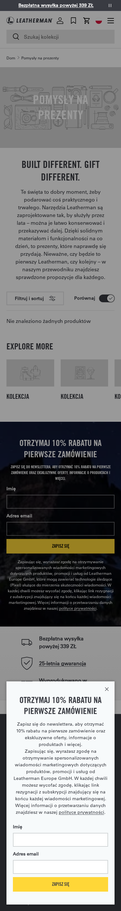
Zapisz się (60, 884)
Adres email (26, 854)
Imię (17, 827)
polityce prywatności (81, 812)
